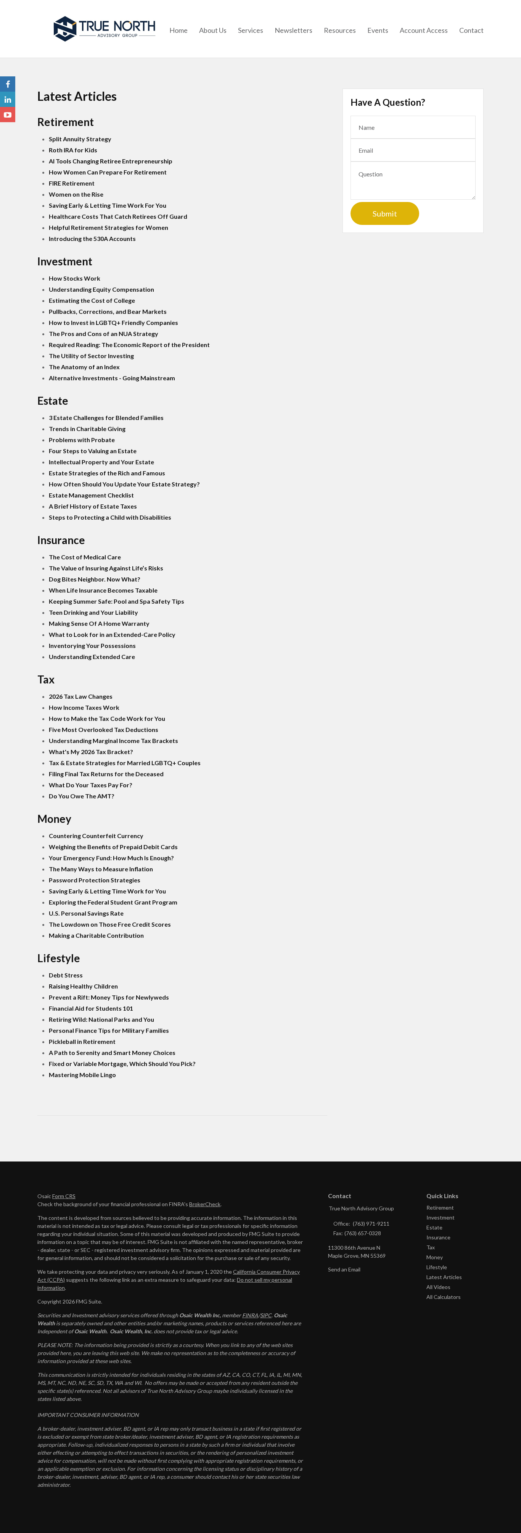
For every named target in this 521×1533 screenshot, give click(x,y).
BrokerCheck (204, 1204)
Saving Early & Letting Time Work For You (107, 205)
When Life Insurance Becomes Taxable (103, 590)
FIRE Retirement (72, 183)
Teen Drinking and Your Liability (93, 612)
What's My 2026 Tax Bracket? (91, 751)
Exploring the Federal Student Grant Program (113, 902)
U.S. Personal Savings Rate (86, 913)
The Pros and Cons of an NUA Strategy (103, 333)
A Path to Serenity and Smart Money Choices (112, 1052)
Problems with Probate (82, 439)
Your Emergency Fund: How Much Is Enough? (111, 857)
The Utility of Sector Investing (91, 355)
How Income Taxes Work (84, 707)
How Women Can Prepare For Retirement (108, 172)
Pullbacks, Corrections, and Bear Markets (108, 311)
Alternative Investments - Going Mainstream (112, 377)
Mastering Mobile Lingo (82, 1074)
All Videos (438, 1287)
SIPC (266, 1315)
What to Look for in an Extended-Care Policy (112, 634)
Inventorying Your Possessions (92, 645)
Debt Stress (66, 975)
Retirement (440, 1207)
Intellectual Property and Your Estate (101, 461)
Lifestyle (436, 1267)
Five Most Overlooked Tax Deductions (103, 729)
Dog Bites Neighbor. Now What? (94, 579)
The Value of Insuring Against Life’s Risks (106, 568)
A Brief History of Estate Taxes (93, 506)
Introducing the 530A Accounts (92, 238)
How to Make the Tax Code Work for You (107, 718)
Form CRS (64, 1196)
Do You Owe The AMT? (81, 796)
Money (434, 1257)
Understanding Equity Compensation (101, 289)
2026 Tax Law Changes (81, 696)
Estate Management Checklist (91, 495)
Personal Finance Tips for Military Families (109, 1030)
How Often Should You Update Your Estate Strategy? (124, 484)
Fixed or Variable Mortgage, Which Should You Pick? (122, 1063)
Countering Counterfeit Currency (96, 835)
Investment (440, 1217)
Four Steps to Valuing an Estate (93, 450)
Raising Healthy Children (83, 986)
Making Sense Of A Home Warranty (99, 623)
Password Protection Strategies (94, 880)
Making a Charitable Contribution (96, 935)
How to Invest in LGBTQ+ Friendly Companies (113, 322)
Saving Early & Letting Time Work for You (107, 891)
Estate (434, 1227)
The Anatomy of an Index (84, 366)
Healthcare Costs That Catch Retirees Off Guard (118, 216)
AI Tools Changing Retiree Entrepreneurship (110, 161)
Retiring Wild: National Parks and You (101, 1019)
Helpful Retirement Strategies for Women (108, 227)
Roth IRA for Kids (73, 149)
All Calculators (443, 1297)
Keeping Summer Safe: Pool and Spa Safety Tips (116, 601)
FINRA (250, 1315)
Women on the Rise (76, 194)
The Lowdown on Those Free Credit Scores (110, 924)
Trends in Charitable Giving (87, 428)
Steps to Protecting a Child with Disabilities (110, 517)
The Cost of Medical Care (85, 557)
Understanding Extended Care (92, 656)
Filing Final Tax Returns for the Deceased (106, 773)
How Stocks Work (74, 278)
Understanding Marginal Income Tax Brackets (113, 740)
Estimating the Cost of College (92, 300)
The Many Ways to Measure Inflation (101, 868)
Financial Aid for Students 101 (91, 1008)
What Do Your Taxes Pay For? (90, 784)
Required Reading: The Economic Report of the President (129, 344)
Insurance (438, 1237)
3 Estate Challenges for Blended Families (106, 417)
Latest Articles (444, 1277)
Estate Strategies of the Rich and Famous (107, 473)
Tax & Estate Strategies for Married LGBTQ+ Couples (125, 762)
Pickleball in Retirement (82, 1041)
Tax (430, 1247)
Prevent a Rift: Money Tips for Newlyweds (109, 997)
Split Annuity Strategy (80, 138)
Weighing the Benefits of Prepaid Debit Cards (113, 846)
